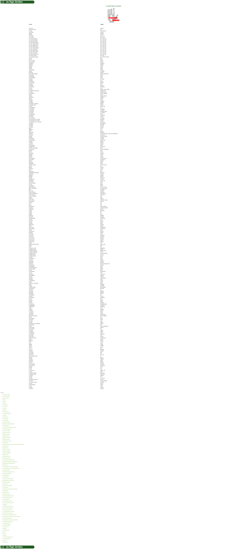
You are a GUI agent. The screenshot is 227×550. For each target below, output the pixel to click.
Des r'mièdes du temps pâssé (7, 497)
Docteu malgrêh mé (6, 475)
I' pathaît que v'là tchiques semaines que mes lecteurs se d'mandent (13, 444)
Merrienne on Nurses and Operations (8, 423)
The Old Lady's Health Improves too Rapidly (10, 461)
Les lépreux (5, 408)
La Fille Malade (5, 490)
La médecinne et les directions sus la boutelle (10, 488)
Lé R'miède (4, 528)
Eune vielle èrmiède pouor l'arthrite (8, 511)
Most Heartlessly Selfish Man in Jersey (9, 463)
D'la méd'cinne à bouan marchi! (8, 512)
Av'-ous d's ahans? (6, 420)
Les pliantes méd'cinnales (7, 413)
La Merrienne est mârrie (6, 451)
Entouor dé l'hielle (6, 476)
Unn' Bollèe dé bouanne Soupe (8, 536)
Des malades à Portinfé (6, 430)
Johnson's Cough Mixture (7, 473)
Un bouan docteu (5, 404)
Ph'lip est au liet (5, 447)
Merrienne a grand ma (6, 439)
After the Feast (5, 464)
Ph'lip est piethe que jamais (7, 440)
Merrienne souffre (6, 454)
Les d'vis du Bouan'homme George (8, 495)
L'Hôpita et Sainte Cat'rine (7, 428)
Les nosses (4, 403)
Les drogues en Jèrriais (6, 394)
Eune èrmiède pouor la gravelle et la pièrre (9, 514)
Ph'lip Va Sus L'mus (6, 492)
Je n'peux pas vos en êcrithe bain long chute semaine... (11, 516)
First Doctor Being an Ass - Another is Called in (10, 466)
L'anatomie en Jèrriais (6, 396)
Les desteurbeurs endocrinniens (8, 521)
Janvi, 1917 (5, 540)
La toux (4, 531)
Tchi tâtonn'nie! (5, 416)
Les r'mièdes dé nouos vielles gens (8, 502)
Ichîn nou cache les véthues (7, 509)
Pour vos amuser (5, 487)
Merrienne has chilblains (7, 452)
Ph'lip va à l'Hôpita (6, 425)
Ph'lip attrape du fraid (6, 456)
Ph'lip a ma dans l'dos (6, 435)
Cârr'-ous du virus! (6, 526)
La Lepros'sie (5, 406)
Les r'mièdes (5, 504)
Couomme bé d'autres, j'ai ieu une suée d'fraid (10, 519)
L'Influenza (4, 535)
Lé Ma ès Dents (5, 483)
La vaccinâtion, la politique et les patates (9, 427)
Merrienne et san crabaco (7, 437)
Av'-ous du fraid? (5, 418)
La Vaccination (5, 442)
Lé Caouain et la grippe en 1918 (8, 478)
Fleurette (4, 533)
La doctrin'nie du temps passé (7, 500)
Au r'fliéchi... (5, 415)
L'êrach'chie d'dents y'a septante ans (8, 480)
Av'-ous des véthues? (6, 499)
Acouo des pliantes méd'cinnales (8, 507)
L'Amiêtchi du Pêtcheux (7, 524)
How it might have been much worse (8, 459)
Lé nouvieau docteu (6, 411)
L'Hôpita (4, 399)
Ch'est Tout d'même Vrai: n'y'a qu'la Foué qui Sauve (11, 468)
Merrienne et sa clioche (6, 432)
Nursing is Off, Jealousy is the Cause (8, 471)
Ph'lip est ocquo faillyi (6, 449)
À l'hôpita (4, 401)
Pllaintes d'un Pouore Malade (7, 485)
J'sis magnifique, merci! (6, 523)
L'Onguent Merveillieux (7, 538)
